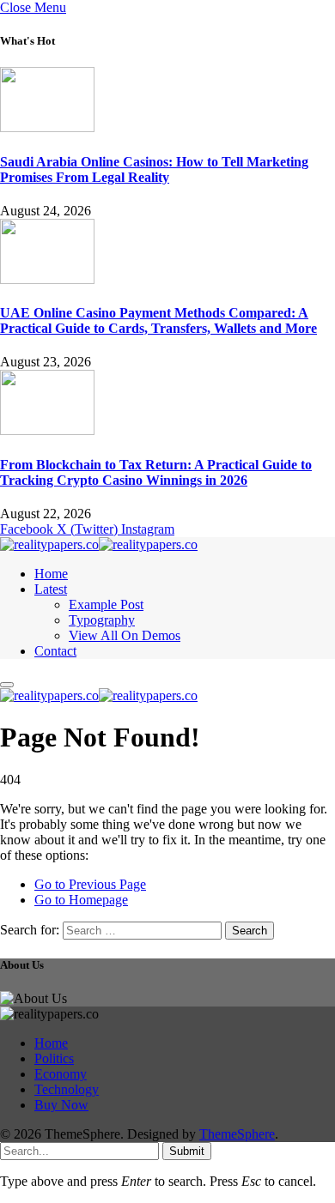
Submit (186, 1151)
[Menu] (7, 684)
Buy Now (61, 1104)
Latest (50, 589)
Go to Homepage (81, 899)
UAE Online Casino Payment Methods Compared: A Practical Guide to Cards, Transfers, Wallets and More (158, 320)
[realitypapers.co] (99, 544)
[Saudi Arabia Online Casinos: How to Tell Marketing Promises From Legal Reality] (47, 127)
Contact (55, 651)
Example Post (106, 604)
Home (51, 573)
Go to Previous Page (90, 884)
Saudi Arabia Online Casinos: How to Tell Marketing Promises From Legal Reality (154, 169)
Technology (66, 1089)
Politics (54, 1058)
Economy (60, 1074)
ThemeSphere (237, 1134)
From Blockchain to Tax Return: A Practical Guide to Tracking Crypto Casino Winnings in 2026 (156, 472)
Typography (102, 620)
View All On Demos (124, 635)
